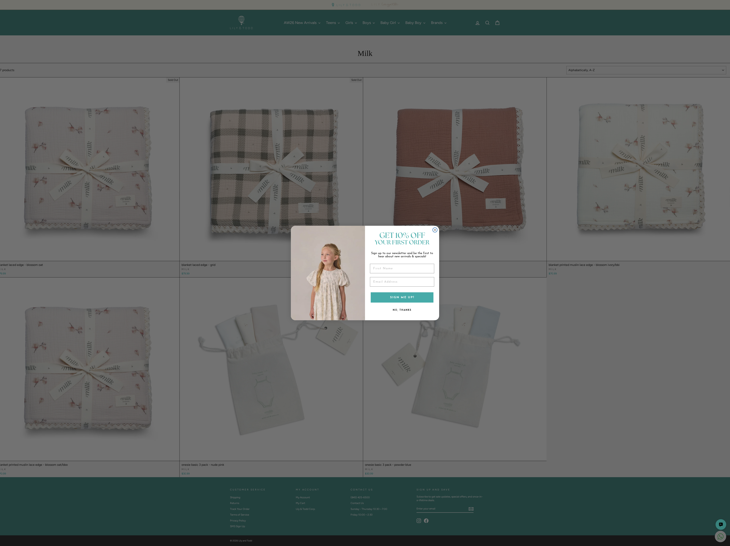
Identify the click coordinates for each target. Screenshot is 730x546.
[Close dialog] (435, 230)
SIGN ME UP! (402, 297)
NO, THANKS (402, 310)
